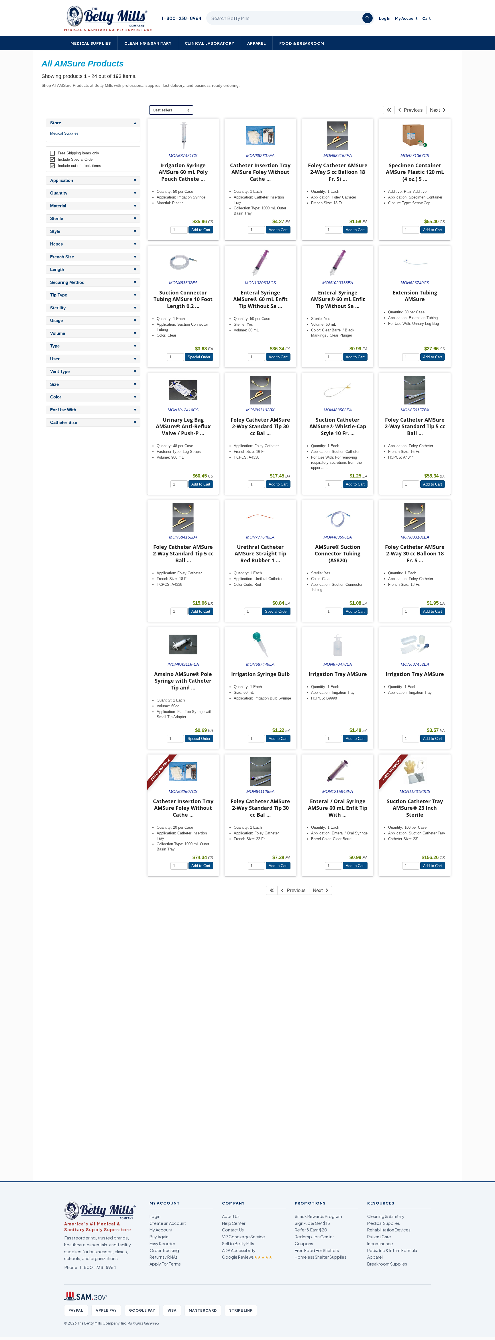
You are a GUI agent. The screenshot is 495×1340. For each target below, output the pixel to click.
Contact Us (233, 1229)
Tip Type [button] (58, 295)
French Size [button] (62, 257)
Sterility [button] (58, 308)
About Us (230, 1216)
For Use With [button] (63, 410)
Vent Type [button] (60, 371)
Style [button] (55, 231)
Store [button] (55, 123)
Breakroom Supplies (387, 1263)
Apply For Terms (165, 1263)
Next (436, 110)
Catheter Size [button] (63, 422)
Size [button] (54, 384)
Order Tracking (164, 1250)
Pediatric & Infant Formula (392, 1250)
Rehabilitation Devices (388, 1229)
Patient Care (379, 1236)
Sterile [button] (56, 218)
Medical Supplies (90, 43)
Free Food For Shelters (317, 1250)
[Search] (367, 18)
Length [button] (57, 269)
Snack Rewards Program (318, 1216)
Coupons (304, 1243)
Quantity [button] (58, 193)
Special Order (199, 357)
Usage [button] (56, 320)
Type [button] (55, 346)
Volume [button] (57, 333)
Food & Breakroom (302, 43)
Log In (384, 18)
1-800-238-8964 (181, 18)
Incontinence (380, 1243)
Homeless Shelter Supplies (320, 1257)
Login (155, 1216)
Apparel (256, 43)
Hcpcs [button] (56, 244)
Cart (426, 18)
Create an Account (168, 1223)
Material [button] (58, 206)
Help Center (233, 1223)
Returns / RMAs (164, 1257)
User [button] (55, 359)
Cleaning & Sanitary (148, 43)
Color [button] (55, 397)
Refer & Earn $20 (311, 1229)
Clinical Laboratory (209, 43)
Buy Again (159, 1236)
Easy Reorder (162, 1243)
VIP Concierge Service (243, 1236)
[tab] (93, 123)
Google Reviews (247, 1257)
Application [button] (61, 180)
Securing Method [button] (67, 282)
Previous (412, 110)
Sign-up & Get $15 (312, 1223)
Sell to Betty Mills (238, 1243)
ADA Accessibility (239, 1250)
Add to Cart (200, 230)
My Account (406, 18)
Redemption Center (314, 1236)
